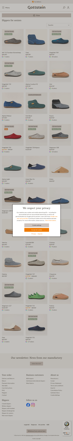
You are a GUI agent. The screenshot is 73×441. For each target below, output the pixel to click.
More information (50, 220)
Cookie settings (36, 225)
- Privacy (33, 234)
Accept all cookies (36, 230)
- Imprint (39, 234)
